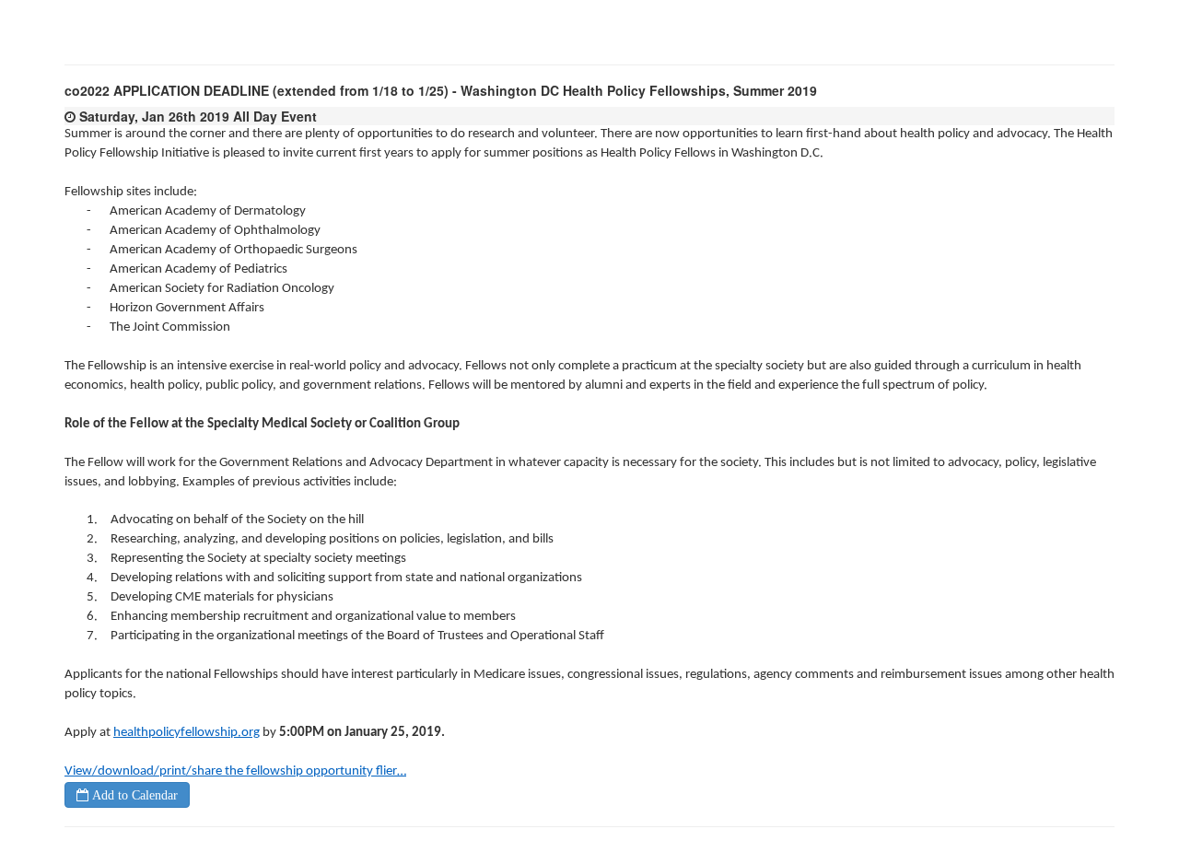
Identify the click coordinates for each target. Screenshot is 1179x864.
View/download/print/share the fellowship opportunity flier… (235, 771)
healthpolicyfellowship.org (186, 733)
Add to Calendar (133, 794)
